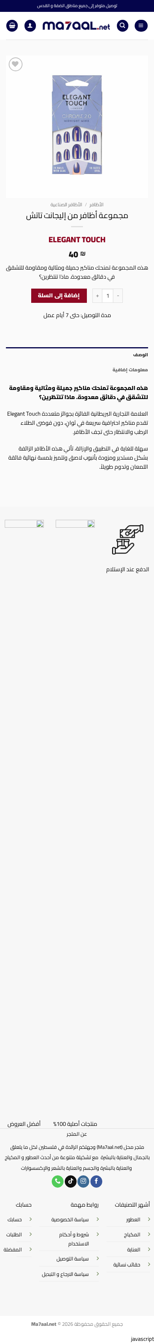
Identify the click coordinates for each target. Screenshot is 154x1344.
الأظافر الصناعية (66, 204)
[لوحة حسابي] (30, 26)
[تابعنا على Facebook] (96, 1181)
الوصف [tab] (140, 354)
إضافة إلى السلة (59, 295)
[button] (141, 26)
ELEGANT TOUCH (77, 239)
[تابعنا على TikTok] (71, 1181)
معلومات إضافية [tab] (130, 369)
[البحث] (122, 26)
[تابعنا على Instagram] (83, 1181)
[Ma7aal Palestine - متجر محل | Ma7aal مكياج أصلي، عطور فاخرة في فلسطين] (76, 26)
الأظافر (96, 204)
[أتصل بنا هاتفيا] (58, 1181)
